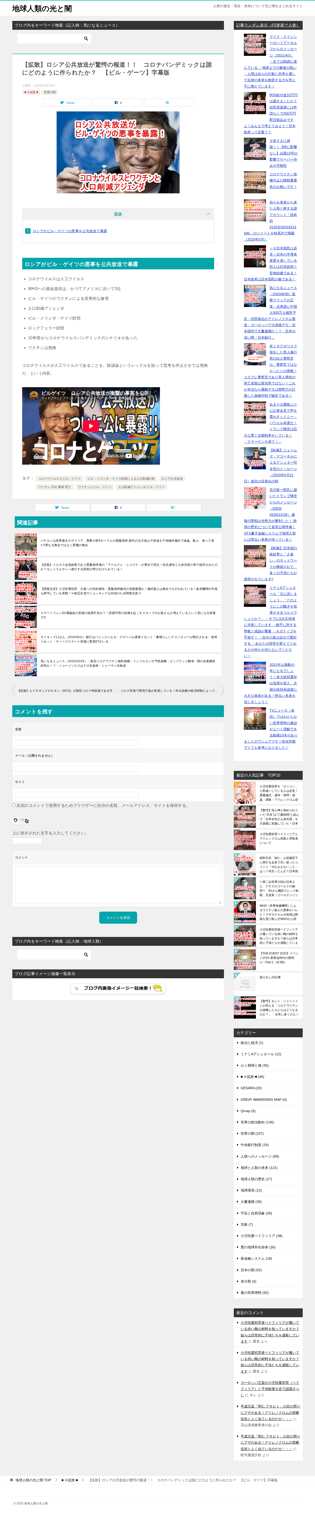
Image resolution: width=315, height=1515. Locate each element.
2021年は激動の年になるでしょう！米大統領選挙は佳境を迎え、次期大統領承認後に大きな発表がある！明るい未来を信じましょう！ (270, 683)
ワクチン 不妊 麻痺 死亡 (54, 487)
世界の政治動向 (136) (257, 1122)
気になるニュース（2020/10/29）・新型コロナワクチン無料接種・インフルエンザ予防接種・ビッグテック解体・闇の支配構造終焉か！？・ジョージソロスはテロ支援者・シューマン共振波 (128, 663)
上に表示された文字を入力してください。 (50, 833)
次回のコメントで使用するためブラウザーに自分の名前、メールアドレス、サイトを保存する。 (103, 805)
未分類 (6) (248, 1281)
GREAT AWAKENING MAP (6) (264, 1100)
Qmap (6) (248, 1111)
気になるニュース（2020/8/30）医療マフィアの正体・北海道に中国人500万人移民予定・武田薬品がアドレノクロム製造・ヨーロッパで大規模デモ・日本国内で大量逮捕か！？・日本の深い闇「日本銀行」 (270, 312)
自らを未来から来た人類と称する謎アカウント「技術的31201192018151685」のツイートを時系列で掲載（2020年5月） (270, 220)
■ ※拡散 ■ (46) (252, 1077)
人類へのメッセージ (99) (260, 1156)
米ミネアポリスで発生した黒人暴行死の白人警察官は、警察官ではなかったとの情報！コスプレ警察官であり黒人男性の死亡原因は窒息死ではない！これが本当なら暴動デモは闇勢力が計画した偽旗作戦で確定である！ (270, 371)
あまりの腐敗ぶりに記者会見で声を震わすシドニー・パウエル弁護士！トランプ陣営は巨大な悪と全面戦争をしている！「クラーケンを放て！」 (270, 423)
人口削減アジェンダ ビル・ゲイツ (141, 487)
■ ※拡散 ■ (31, 92)
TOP (33, 1480)
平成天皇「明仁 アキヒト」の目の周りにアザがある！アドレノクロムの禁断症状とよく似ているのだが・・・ (270, 1412)
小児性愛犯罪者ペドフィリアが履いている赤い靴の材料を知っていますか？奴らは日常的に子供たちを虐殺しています (279, 936)
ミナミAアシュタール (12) (261, 1054)
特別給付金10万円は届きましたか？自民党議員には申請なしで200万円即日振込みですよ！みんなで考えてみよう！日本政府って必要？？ (271, 113)
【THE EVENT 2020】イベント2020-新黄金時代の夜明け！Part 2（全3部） (279, 958)
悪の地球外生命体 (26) (258, 1247)
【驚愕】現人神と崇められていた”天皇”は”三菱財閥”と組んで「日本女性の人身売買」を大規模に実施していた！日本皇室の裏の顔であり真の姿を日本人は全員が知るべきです (279, 817)
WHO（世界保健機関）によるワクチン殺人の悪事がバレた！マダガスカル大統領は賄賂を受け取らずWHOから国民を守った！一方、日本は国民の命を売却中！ (279, 912)
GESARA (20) (251, 1088)
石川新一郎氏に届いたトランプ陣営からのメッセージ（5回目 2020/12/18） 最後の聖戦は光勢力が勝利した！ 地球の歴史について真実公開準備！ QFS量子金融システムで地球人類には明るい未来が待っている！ (270, 514)
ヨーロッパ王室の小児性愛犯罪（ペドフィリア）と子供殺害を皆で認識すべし (270, 1389)
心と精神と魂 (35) (255, 1065)
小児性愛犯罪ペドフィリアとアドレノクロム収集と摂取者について (279, 838)
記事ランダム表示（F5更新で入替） (268, 25)
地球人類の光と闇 (42, 8)
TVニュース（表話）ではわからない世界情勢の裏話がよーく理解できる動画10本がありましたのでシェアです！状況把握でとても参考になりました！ (271, 729)
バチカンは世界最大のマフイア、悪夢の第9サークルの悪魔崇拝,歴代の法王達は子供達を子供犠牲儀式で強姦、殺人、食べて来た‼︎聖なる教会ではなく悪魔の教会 (127, 543)
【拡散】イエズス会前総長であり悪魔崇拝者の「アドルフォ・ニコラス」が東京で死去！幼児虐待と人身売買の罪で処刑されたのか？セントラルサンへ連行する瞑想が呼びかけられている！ (129, 567)
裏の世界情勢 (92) (255, 1293)
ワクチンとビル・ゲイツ (94, 487)
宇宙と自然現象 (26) (256, 1213)
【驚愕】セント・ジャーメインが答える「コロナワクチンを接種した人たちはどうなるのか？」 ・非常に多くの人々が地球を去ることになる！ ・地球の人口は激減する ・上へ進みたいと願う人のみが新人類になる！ (279, 1007)
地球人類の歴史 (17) (256, 1179)
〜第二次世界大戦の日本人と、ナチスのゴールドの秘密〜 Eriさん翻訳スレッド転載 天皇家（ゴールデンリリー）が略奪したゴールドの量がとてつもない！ (279, 888)
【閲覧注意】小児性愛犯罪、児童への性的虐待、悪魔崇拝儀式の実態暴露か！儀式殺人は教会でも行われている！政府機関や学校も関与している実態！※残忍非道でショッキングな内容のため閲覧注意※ (129, 591)
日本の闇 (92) (251, 1270)
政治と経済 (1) (252, 1043)
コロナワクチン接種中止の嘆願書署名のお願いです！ (283, 180)
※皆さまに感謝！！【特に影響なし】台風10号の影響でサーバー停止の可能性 (283, 153)
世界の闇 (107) (252, 1133)
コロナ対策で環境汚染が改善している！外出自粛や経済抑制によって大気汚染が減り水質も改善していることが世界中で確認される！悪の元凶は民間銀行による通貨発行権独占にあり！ (172, 690)
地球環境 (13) (251, 1190)
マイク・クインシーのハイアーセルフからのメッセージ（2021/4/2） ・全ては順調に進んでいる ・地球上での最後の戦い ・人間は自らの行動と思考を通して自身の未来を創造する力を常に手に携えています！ (270, 61)
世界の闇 (50, 92)
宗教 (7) (247, 1224)
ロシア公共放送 (172, 478)
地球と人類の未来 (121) (259, 1168)
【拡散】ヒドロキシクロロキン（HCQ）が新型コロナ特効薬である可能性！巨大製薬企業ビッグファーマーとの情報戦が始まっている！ (67, 690)
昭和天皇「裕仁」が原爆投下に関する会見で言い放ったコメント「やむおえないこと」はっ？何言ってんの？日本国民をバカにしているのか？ (279, 864)
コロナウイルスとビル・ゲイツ (59, 478)
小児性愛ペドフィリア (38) (262, 1236)
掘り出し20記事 (270, 977)
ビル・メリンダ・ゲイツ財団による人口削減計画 (121, 478)
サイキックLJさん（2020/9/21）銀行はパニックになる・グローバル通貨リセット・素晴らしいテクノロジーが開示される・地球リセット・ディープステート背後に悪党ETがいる (129, 639)
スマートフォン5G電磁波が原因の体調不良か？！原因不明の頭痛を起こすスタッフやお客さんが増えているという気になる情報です (128, 615)
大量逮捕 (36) (251, 1202)
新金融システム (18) (256, 1258)
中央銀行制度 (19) (255, 1145)
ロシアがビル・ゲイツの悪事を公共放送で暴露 (70, 231)
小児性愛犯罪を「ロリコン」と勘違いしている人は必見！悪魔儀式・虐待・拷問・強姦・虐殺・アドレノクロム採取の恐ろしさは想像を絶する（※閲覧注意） (279, 793)
